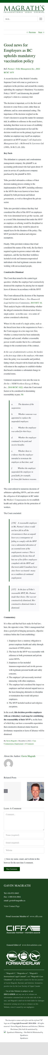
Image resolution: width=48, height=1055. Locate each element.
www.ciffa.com (36, 916)
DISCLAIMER (9, 994)
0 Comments (29, 744)
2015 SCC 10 (36, 302)
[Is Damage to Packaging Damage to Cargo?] (12, 791)
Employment (19, 744)
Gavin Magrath (11, 741)
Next (40, 32)
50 (22, 394)
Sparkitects (24, 1038)
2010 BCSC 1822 (15, 387)
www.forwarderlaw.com (31, 945)
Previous (32, 32)
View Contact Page (12, 906)
